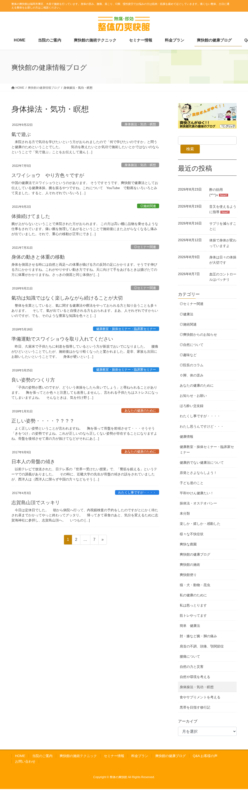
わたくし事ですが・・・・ (137, 492)
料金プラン (139, 756)
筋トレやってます (193, 615)
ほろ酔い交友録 (191, 406)
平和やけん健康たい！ (197, 493)
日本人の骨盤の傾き (33, 461)
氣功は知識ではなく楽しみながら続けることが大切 (67, 297)
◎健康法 (186, 314)
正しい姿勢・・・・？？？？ (42, 420)
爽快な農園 (188, 544)
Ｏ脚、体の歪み (191, 375)
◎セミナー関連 (145, 247)
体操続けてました (30, 215)
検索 (190, 149)
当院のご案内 (42, 756)
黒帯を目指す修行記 (195, 707)
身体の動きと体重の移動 (38, 256)
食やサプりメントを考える (200, 697)
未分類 (185, 513)
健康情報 (186, 437)
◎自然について (191, 345)
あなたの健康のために (140, 410)
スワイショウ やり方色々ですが (47, 174)
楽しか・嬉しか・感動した (200, 524)
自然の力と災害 (191, 667)
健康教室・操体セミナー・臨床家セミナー (126, 329)
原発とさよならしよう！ (198, 473)
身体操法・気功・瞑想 (140, 124)
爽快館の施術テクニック (78, 756)
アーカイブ (187, 721)
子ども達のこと (191, 483)
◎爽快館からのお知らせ (198, 334)
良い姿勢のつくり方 (33, 379)
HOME (20, 756)
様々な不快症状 (191, 534)
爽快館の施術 (190, 565)
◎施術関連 (148, 206)
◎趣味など (188, 355)
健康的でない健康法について (202, 462)
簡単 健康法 (190, 626)
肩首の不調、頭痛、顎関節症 (202, 646)
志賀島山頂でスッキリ (35, 502)
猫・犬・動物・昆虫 (195, 585)
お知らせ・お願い (193, 396)
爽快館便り (188, 575)
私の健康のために (193, 595)
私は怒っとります (193, 605)
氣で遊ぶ (21, 133)
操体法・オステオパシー (198, 503)
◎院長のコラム (191, 365)
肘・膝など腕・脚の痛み (198, 636)
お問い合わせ (25, 761)
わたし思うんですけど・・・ (202, 426)
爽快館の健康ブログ (195, 554)
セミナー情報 (114, 756)
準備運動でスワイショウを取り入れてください (62, 338)
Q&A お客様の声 (205, 756)
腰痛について (190, 656)
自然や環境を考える (195, 677)
